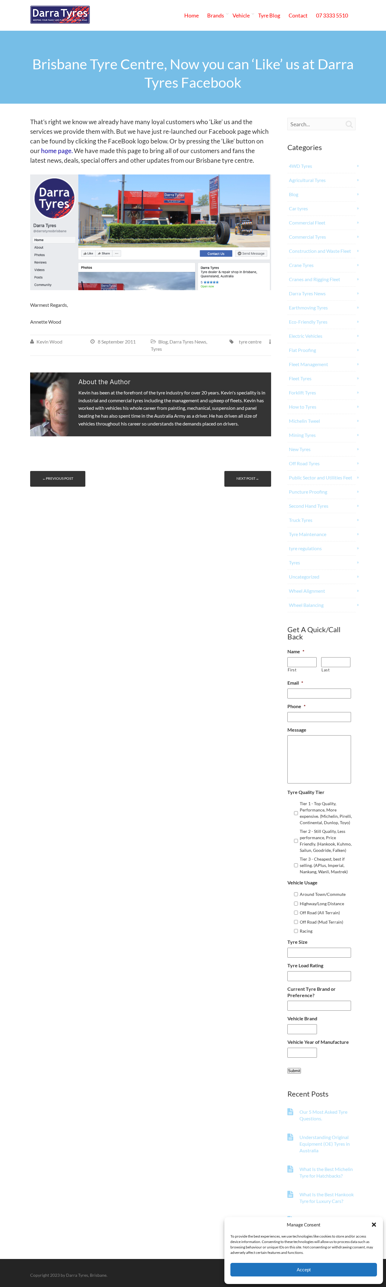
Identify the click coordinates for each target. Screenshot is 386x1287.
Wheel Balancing (306, 605)
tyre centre (250, 341)
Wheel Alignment (307, 591)
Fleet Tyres (300, 378)
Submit (294, 1071)
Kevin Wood (49, 341)
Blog (163, 341)
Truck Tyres (300, 520)
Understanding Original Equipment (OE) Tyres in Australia (324, 1143)
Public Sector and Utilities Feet (320, 477)
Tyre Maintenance (307, 534)
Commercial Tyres (307, 237)
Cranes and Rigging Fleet (314, 279)
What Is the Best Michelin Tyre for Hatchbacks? (326, 1172)
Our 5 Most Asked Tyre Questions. (323, 1115)
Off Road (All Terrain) (320, 912)
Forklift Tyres (302, 392)
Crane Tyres (301, 265)
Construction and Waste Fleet (320, 251)
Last (325, 669)
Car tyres (298, 208)
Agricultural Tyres (307, 180)
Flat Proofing (302, 350)
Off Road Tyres (304, 463)
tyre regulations (305, 548)
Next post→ (247, 478)
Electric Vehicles (305, 336)
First (292, 669)
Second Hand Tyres (308, 506)
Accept (304, 1269)
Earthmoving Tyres (308, 307)
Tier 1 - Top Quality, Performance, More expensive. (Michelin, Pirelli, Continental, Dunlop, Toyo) (326, 813)
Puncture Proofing (308, 491)
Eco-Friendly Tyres (308, 322)
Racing (306, 931)
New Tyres (300, 449)
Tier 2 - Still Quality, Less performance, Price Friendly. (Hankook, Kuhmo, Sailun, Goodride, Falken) (326, 841)
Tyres (156, 349)
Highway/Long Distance (322, 903)
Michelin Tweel (304, 421)
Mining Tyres (302, 435)
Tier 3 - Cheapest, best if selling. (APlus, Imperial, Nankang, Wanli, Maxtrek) (324, 865)
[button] (374, 1225)
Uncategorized (304, 576)
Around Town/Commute (323, 894)
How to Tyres (302, 407)
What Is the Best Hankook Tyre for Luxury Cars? (326, 1197)
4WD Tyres (300, 166)
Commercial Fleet (307, 222)
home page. (57, 151)
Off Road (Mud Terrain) (321, 921)
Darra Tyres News (187, 341)
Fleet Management (308, 364)
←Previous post (57, 478)
